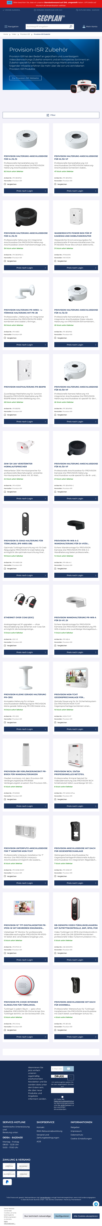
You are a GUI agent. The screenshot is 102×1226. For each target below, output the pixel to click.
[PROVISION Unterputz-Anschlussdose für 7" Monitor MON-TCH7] (26, 831)
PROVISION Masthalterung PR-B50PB (25, 387)
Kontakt (40, 1127)
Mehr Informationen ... (9, 1222)
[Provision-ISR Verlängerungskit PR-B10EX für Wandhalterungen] (26, 755)
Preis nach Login (24, 191)
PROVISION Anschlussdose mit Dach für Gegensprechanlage (74, 849)
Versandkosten (45, 1197)
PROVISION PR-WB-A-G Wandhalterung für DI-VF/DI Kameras (71, 542)
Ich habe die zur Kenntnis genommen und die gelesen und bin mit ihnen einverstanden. (66, 1104)
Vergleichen (11, 184)
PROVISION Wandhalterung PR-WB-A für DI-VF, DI (75, 619)
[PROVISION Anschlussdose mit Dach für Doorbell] (76, 985)
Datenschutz (77, 1135)
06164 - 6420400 (92, 10)
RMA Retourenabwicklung (49, 1131)
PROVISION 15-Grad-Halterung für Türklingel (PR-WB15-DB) (23, 542)
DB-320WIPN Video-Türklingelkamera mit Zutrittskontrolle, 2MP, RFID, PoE (76, 926)
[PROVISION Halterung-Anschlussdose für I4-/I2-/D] (26, 139)
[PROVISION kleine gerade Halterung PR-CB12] (26, 678)
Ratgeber (75, 1127)
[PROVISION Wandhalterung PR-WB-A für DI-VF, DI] (76, 601)
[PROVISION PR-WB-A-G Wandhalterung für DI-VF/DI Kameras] (76, 524)
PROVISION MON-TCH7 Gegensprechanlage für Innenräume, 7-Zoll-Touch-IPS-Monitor (72, 696)
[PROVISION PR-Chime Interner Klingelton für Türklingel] (26, 985)
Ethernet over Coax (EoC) (19, 617)
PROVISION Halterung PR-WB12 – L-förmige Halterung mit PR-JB (23, 311)
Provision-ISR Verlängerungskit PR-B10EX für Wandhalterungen (25, 772)
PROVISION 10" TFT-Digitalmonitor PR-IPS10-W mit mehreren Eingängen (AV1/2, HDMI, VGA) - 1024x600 (25, 927)
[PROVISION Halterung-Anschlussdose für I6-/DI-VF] (76, 139)
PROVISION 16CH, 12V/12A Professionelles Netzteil (69, 772)
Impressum (76, 1131)
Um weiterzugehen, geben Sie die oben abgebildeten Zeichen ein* (62, 1084)
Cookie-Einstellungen (81, 1138)
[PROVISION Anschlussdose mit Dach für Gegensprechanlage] (76, 831)
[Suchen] (71, 26)
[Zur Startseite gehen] (51, 18)
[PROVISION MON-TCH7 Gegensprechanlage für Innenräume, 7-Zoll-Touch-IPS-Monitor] (76, 678)
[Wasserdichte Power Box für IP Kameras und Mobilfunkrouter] (76, 216)
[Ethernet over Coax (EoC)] (26, 601)
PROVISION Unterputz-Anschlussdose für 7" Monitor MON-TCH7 (26, 849)
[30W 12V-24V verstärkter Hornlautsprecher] (26, 447)
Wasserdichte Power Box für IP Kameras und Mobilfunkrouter (73, 234)
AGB (63, 1105)
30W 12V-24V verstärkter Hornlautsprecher (18, 465)
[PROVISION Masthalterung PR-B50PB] (26, 370)
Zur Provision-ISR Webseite (25, 78)
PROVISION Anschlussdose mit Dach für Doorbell (74, 1003)
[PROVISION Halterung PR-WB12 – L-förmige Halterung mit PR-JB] (26, 293)
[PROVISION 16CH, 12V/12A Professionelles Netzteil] (76, 755)
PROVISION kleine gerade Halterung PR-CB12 (25, 696)
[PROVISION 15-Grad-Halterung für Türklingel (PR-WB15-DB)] (26, 524)
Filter (53, 115)
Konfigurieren (62, 1216)
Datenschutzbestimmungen (66, 1101)
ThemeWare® (76, 1200)
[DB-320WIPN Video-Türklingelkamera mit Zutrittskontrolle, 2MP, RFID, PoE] (76, 908)
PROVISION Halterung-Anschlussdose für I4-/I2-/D (26, 157)
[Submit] (68, 1068)
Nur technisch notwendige (37, 1216)
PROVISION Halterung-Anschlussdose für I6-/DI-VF (76, 157)
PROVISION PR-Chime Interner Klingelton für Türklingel (21, 1003)
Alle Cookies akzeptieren (86, 1216)
